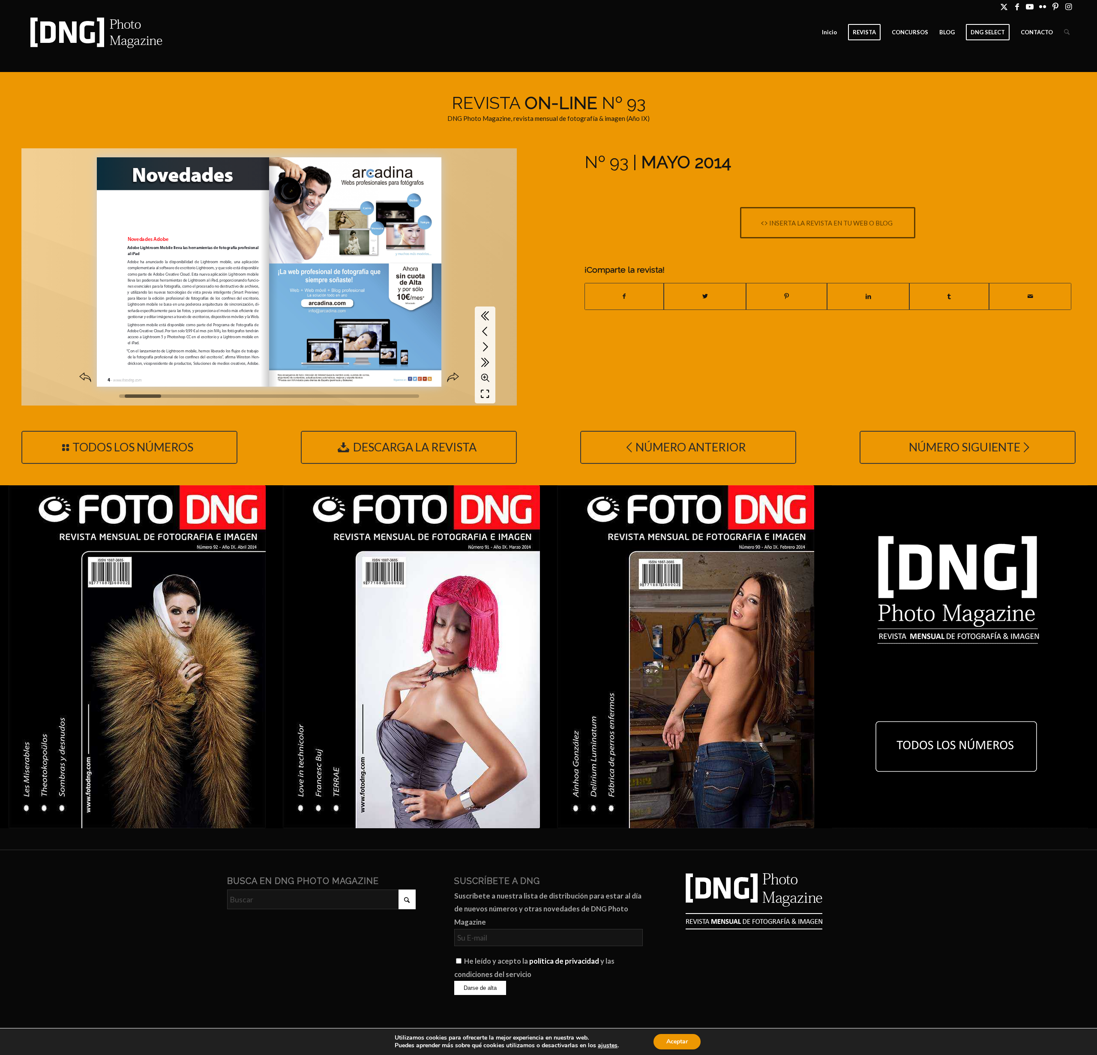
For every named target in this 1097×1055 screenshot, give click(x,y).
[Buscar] (1066, 32)
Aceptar (677, 1041)
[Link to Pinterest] (1055, 6)
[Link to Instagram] (1068, 6)
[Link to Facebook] (1017, 6)
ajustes (607, 1045)
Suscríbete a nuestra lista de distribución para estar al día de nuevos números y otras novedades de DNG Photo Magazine (547, 909)
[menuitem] (829, 32)
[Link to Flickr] (1043, 6)
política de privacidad (564, 961)
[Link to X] (1004, 6)
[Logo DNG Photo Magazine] (95, 32)
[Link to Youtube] (1030, 6)
